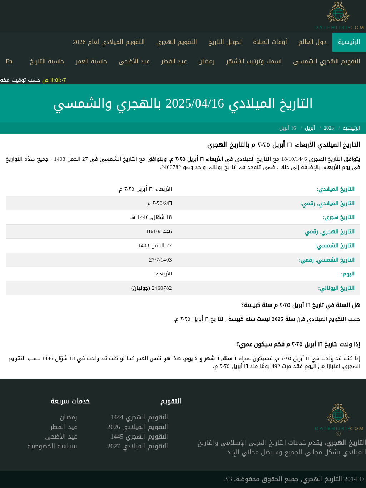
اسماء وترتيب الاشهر (254, 61)
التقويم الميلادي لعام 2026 (109, 42)
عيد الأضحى (134, 61)
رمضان (206, 61)
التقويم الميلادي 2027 (138, 446)
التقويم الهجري (176, 42)
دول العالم (312, 42)
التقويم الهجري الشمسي (326, 61)
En (9, 61)
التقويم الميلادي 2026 (138, 427)
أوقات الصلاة (270, 42)
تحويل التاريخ (225, 42)
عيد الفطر (174, 61)
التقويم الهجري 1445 (139, 436)
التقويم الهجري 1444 (139, 417)
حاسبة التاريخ (47, 61)
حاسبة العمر (91, 61)
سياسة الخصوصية (52, 446)
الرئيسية (349, 42)
